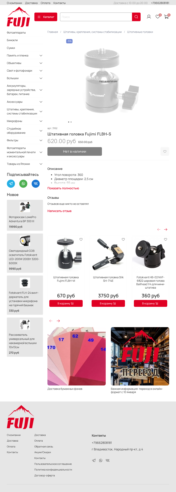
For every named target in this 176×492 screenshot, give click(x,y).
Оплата (45, 3)
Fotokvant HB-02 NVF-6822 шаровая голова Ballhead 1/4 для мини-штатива (150, 282)
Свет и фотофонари (19, 70)
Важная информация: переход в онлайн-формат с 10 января (137, 390)
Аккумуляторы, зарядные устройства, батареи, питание (21, 90)
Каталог (48, 17)
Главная (52, 32)
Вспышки (13, 78)
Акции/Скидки (42, 452)
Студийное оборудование (16, 131)
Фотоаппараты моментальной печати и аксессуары (21, 152)
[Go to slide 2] (71, 122)
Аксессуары (15, 102)
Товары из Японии (18, 164)
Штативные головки (140, 32)
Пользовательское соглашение (53, 463)
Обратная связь (43, 446)
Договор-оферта (44, 475)
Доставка (31, 3)
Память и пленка (17, 55)
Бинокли (12, 40)
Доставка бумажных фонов (64, 389)
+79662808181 (160, 3)
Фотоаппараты (16, 32)
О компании (14, 3)
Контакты (59, 3)
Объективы (14, 63)
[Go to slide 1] (68, 122)
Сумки (11, 48)
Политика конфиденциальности (53, 469)
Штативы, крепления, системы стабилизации (92, 32)
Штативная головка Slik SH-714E (108, 279)
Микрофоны (14, 121)
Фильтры (12, 140)
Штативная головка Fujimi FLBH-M (66, 279)
